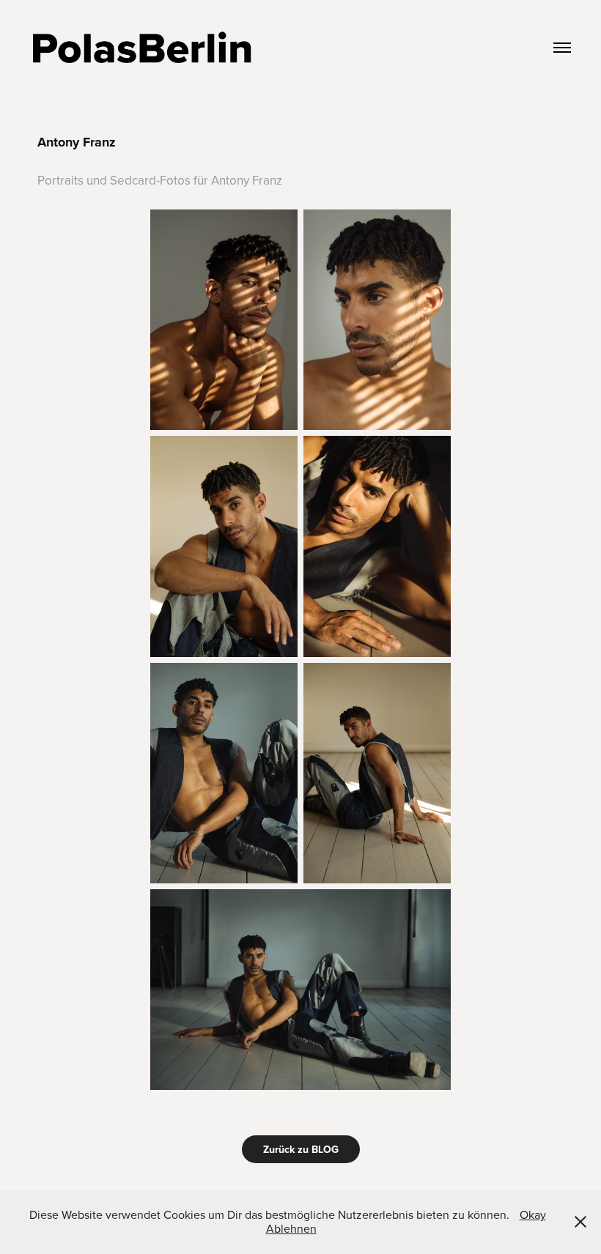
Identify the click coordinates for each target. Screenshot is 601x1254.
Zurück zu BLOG (301, 1149)
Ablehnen (291, 1228)
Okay (533, 1214)
